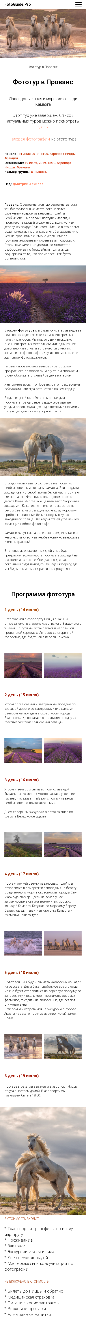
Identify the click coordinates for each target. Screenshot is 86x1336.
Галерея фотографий (30, 139)
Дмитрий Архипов (28, 184)
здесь (42, 126)
